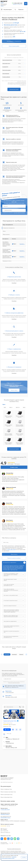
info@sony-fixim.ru (5, 814)
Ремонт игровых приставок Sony (8, 791)
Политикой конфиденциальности (14, 682)
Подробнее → (22, 244)
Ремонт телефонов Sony (6, 789)
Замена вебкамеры (5, 73)
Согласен (24, 857)
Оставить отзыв (14, 467)
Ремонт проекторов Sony (6, 794)
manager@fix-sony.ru (5, 817)
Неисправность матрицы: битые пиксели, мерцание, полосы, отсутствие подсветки (6, 244)
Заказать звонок (14, 390)
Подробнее (14, 283)
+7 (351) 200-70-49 (17, 3)
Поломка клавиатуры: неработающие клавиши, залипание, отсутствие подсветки (7, 251)
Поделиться (2, 839)
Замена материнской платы (7, 60)
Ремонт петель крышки (6, 70)
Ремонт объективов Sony (6, 797)
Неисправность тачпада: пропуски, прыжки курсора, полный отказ (7, 256)
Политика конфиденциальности (14, 848)
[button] (2, 654)
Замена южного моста (6, 63)
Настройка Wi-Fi (5, 66)
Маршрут (8, 729)
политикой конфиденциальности (19, 212)
